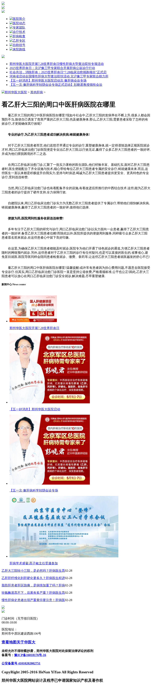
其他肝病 (36, 92)
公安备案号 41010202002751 (21, 663)
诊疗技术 (19, 32)
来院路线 (19, 49)
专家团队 (19, 27)
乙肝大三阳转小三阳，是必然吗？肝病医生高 (33, 570)
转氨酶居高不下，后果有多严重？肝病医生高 (33, 592)
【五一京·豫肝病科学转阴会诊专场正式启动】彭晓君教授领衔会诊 (56, 84)
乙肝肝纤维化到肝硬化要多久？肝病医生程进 (33, 578)
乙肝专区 (19, 40)
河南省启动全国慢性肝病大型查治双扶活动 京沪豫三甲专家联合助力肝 (59, 76)
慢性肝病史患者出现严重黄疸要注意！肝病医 (33, 600)
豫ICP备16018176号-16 (30, 655)
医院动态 (19, 23)
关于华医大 (26, 642)
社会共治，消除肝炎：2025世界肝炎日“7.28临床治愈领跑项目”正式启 (58, 72)
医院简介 (19, 18)
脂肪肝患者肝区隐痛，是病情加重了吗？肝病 (33, 585)
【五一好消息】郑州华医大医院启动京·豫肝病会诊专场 (48, 80)
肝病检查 (19, 36)
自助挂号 (19, 45)
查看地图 (9, 642)
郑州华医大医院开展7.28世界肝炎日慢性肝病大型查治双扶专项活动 (57, 64)
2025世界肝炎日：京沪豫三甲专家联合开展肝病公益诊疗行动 (52, 68)
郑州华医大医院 (16, 92)
